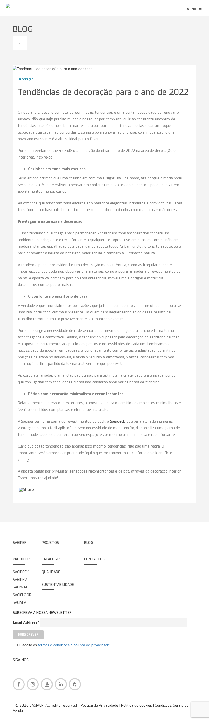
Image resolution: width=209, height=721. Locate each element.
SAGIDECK (21, 572)
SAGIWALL (21, 587)
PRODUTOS (22, 559)
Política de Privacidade (100, 705)
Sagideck (117, 421)
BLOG (88, 542)
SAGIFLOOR (22, 595)
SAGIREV (20, 579)
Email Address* (26, 622)
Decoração (26, 79)
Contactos (94, 559)
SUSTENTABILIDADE (58, 584)
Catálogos (51, 559)
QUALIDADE (51, 572)
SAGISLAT (20, 602)
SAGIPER (20, 542)
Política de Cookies (137, 705)
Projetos (50, 542)
